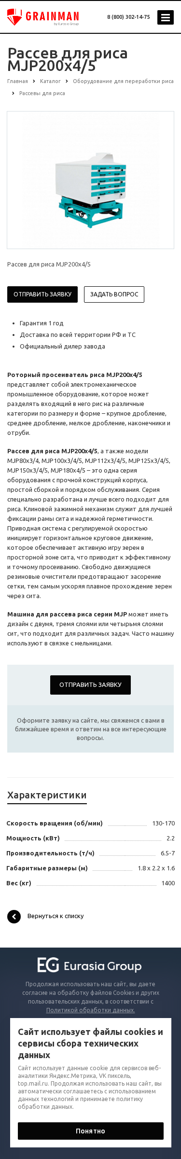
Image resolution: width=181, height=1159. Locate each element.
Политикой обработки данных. (90, 1010)
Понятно (90, 1131)
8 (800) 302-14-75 (128, 17)
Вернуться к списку (56, 915)
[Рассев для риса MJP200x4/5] (90, 179)
